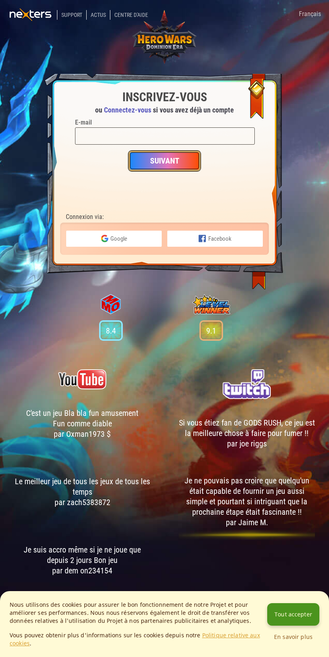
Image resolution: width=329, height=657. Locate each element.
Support (71, 15)
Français (310, 14)
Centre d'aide (131, 15)
